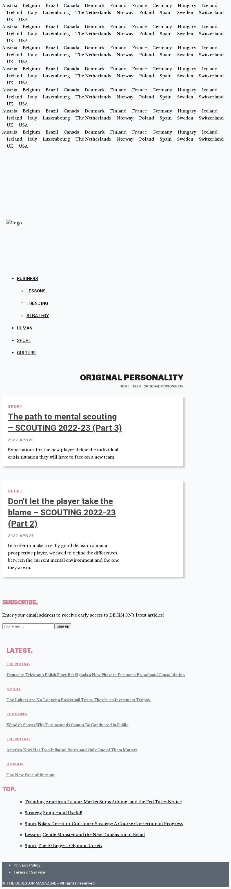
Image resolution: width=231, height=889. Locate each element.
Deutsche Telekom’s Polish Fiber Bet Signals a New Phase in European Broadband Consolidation (95, 675)
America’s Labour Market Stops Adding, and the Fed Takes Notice (114, 801)
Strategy (37, 315)
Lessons (36, 291)
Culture (26, 352)
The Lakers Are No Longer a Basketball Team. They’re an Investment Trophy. (78, 700)
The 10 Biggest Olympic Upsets (70, 845)
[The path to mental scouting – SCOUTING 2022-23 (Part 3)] (156, 415)
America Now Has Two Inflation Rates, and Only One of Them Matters (71, 750)
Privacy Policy (27, 865)
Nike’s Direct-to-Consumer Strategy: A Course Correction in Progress (110, 823)
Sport (24, 340)
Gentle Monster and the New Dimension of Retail (94, 834)
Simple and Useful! (62, 812)
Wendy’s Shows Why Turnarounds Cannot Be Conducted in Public (67, 725)
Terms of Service (29, 872)
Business (27, 278)
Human (24, 328)
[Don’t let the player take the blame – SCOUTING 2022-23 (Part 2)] (156, 499)
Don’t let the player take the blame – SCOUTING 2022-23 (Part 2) (62, 512)
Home (125, 386)
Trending (37, 303)
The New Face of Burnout (30, 775)
